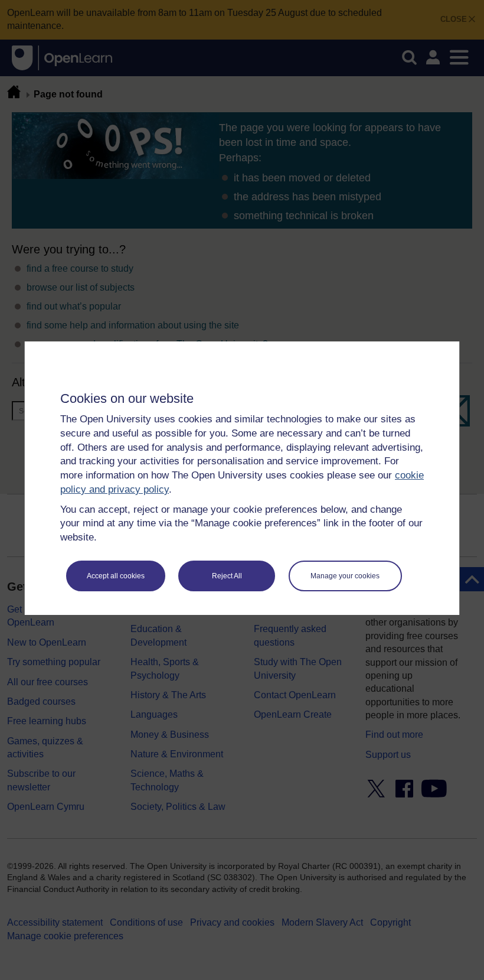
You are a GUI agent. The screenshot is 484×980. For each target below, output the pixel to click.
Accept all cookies (116, 576)
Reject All (227, 576)
